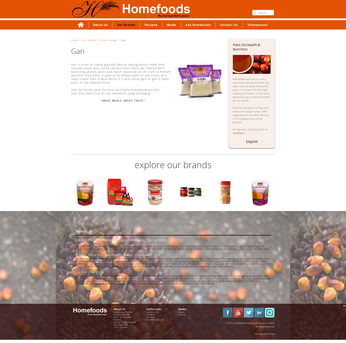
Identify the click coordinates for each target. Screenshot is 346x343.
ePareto (271, 333)
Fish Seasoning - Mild (120, 192)
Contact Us (229, 24)
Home (75, 40)
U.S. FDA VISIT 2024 (89, 272)
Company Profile (123, 312)
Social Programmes (125, 322)
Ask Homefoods (198, 24)
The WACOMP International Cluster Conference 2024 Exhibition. (121, 240)
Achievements (122, 314)
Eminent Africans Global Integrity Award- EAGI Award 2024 (117, 255)
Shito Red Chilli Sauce (155, 192)
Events (182, 314)
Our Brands (126, 24)
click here (239, 133)
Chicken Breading (190, 192)
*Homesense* (257, 24)
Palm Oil (85, 192)
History (118, 319)
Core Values (121, 327)
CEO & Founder (123, 317)
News (181, 312)
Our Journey (121, 324)
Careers (150, 314)
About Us (100, 24)
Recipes (151, 24)
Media (171, 24)
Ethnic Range (109, 40)
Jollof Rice (225, 192)
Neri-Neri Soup (260, 192)
